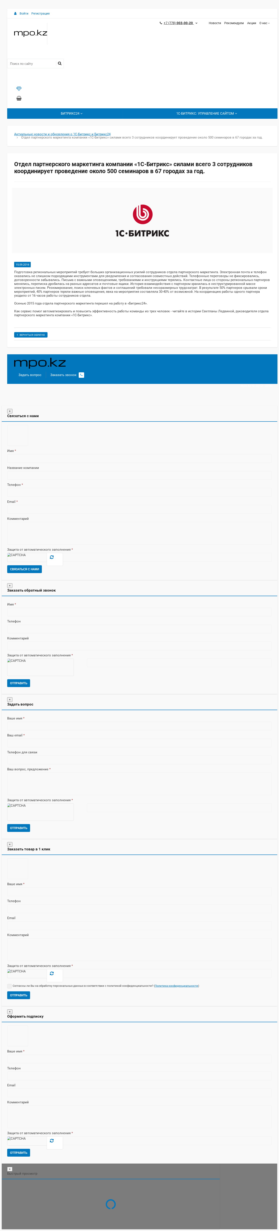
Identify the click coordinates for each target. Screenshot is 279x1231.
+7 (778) (179, 23)
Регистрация (40, 13)
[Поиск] (59, 63)
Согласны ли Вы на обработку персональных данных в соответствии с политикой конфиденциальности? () (106, 985)
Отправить (18, 683)
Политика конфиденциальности (176, 985)
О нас (263, 23)
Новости (215, 23)
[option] (142, 220)
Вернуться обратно (32, 335)
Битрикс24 (70, 113)
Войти (24, 13)
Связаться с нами (24, 569)
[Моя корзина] (19, 99)
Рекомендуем (234, 23)
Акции (251, 23)
